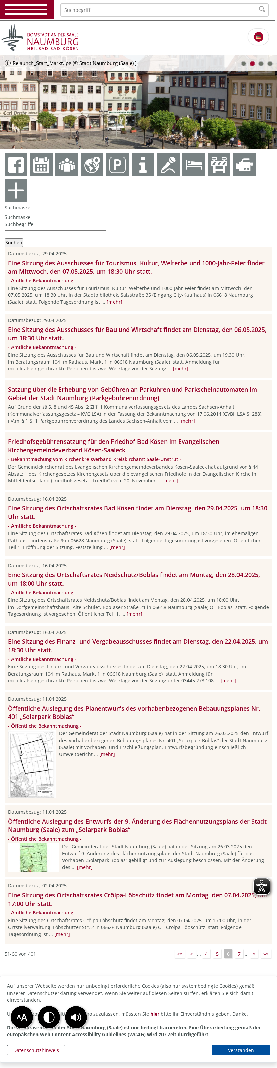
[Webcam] (244, 164)
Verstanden (241, 1050)
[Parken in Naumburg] (117, 164)
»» (265, 954)
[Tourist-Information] (143, 164)
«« (179, 954)
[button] (76, 1017)
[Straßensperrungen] (219, 164)
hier (154, 1013)
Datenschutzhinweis (36, 1050)
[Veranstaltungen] (168, 164)
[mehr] (114, 302)
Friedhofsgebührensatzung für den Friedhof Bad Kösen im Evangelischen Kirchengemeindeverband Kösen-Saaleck (113, 445)
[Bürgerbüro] (66, 164)
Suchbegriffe (19, 224)
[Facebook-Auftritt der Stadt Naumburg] (16, 164)
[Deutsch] (258, 37)
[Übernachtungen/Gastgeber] (193, 164)
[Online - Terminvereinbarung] (41, 164)
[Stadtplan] (92, 164)
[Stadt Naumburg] (138, 38)
